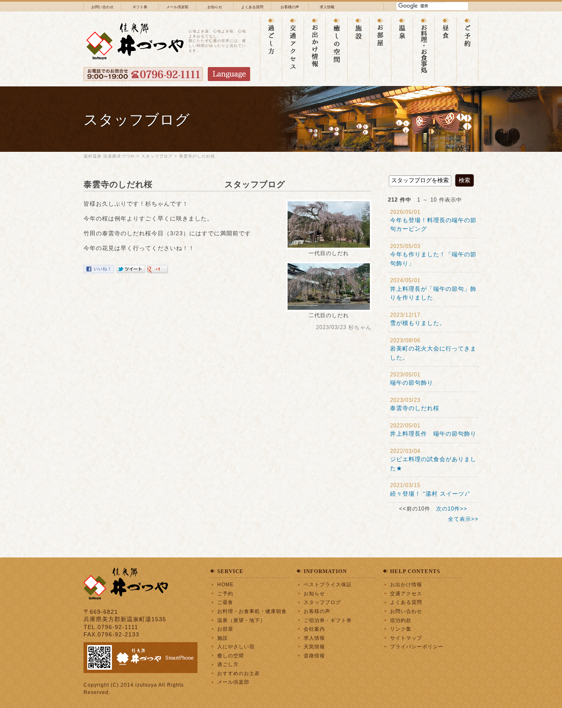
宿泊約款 (400, 620)
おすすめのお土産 (238, 673)
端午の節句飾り (421, 382)
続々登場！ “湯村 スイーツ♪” (430, 493)
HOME (225, 584)
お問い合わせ (102, 7)
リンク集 (400, 628)
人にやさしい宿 (236, 646)
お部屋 (225, 628)
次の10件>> (451, 509)
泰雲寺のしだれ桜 (215, 156)
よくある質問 (252, 7)
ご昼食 (225, 602)
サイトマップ (406, 638)
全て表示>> (463, 519)
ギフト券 (139, 7)
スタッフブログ (157, 156)
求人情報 (327, 7)
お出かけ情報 (406, 584)
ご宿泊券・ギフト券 (328, 620)
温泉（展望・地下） (241, 620)
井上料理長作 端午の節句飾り (433, 433)
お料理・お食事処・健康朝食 (252, 611)
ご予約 (225, 593)
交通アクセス (406, 593)
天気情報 (314, 646)
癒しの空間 (230, 655)
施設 (222, 638)
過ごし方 (228, 664)
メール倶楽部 (177, 7)
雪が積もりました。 (427, 323)
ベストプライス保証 (328, 584)
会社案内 (314, 628)
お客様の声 (290, 7)
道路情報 (314, 655)
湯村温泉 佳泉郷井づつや (109, 156)
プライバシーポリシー (417, 646)
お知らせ (214, 7)
